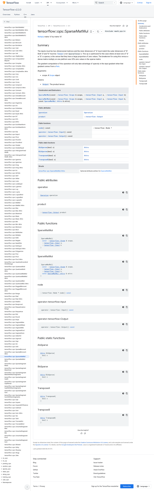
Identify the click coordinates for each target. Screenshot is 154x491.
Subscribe (127, 486)
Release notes (99, 466)
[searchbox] (15, 21)
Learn (37, 3)
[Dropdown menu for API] (51, 2)
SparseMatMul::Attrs (53, 101)
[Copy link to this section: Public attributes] (59, 180)
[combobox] (105, 3)
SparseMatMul (44, 95)
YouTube (36, 477)
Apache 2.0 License (41, 445)
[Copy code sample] (127, 192)
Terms (35, 486)
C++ (25, 14)
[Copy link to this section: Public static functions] (67, 338)
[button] (14, 458)
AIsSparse (43, 147)
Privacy (42, 486)
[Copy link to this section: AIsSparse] (50, 345)
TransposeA (43, 155)
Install (28, 3)
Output (45, 84)
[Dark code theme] (123, 192)
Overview (6, 14)
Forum (35, 466)
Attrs (86, 147)
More (74, 3)
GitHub (140, 3)
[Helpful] (123, 26)
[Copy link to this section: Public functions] (59, 223)
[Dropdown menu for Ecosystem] (67, 2)
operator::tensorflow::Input (51, 132)
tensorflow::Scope (66, 95)
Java (32, 14)
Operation (88, 113)
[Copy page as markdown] (98, 31)
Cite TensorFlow (99, 477)
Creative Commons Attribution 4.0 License (94, 442)
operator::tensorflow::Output (52, 136)
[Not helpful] (127, 26)
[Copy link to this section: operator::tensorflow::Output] (70, 319)
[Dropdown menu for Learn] (42, 2)
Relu (57, 66)
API (48, 3)
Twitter (35, 473)
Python (17, 14)
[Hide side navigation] (27, 487)
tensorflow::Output (94, 117)
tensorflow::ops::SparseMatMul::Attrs (52, 171)
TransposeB (43, 159)
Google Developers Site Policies (71, 445)
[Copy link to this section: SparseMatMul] (55, 230)
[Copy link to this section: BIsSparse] (50, 366)
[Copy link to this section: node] (45, 285)
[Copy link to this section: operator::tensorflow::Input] (68, 302)
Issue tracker (98, 462)
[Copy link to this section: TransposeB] (52, 410)
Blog (34, 462)
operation (43, 113)
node (41, 128)
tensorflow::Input (94, 95)
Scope (52, 75)
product (42, 117)
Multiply (41, 37)
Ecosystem (60, 3)
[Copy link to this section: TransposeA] (52, 388)
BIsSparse (43, 151)
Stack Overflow (99, 470)
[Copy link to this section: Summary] (51, 45)
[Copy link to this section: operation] (50, 187)
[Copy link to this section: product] (48, 204)
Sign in (148, 3)
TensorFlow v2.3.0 (12, 9)
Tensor (60, 54)
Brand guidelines (99, 473)
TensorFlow (41, 26)
